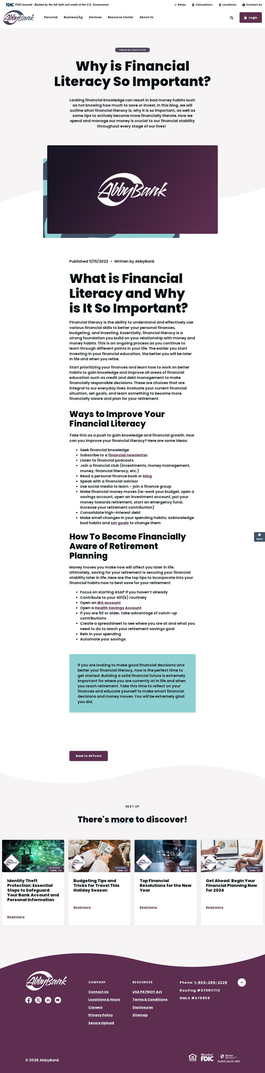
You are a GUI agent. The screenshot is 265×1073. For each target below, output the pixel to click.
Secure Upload (101, 1023)
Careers (95, 1007)
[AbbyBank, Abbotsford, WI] (18, 17)
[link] (229, 1058)
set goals (120, 522)
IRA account (109, 602)
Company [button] (97, 982)
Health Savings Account (118, 607)
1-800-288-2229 (211, 982)
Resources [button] (142, 982)
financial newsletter (128, 455)
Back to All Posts (88, 756)
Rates (182, 4)
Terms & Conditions (149, 999)
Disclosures (142, 1007)
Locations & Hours (104, 999)
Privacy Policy (100, 1015)
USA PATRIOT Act (147, 991)
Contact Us (254, 4)
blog (147, 476)
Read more (16, 917)
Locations (229, 4)
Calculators (204, 4)
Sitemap (140, 1015)
